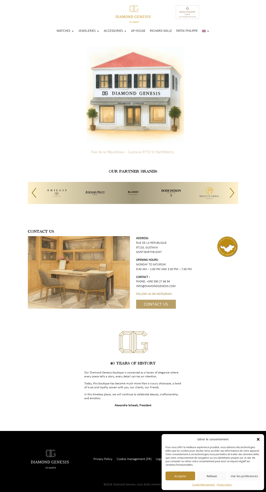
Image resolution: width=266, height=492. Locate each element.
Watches (63, 31)
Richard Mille (161, 31)
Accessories (113, 31)
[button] (258, 439)
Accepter (180, 476)
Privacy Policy (102, 459)
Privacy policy (224, 484)
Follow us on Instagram (154, 294)
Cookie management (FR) (134, 459)
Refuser (212, 476)
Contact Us (156, 304)
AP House (138, 31)
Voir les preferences (244, 476)
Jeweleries (87, 31)
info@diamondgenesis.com (156, 286)
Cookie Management (203, 484)
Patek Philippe (187, 31)
